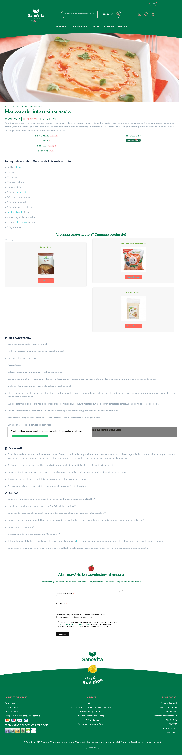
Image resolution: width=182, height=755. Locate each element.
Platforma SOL (170, 728)
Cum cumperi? (11, 711)
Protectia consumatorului (165, 715)
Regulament (171, 711)
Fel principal (15, 106)
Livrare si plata (11, 707)
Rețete (7, 106)
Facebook (82, 724)
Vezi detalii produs (46, 281)
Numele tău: (61, 603)
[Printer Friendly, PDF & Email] (133, 142)
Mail (102, 724)
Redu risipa (172, 732)
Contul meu (10, 703)
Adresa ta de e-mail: (65, 593)
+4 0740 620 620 (91, 720)
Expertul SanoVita (48, 119)
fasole (79, 541)
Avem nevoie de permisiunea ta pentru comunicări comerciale (80, 615)
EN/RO (153, 4)
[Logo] (41, 15)
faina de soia (21, 222)
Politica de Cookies (168, 707)
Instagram (94, 724)
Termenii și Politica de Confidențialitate (75, 624)
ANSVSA (173, 724)
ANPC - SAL (171, 720)
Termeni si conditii (169, 703)
